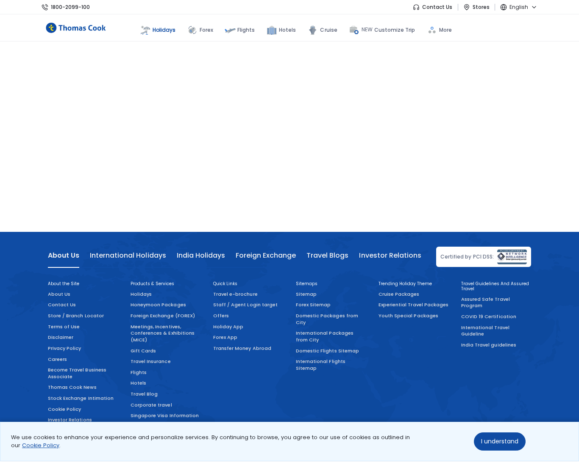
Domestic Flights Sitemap (327, 350)
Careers (57, 359)
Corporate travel (151, 405)
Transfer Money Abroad (242, 348)
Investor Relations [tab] (390, 255)
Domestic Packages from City (327, 319)
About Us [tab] (63, 255)
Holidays (141, 294)
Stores (481, 7)
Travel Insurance (151, 361)
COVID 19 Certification (488, 316)
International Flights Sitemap (320, 364)
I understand (499, 441)
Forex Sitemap (313, 304)
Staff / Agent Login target (245, 304)
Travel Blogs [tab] (327, 255)
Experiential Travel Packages (413, 304)
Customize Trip (388, 29)
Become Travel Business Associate (77, 373)
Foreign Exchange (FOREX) (163, 315)
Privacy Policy (64, 348)
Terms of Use (64, 326)
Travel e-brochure (235, 294)
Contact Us (437, 7)
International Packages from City (325, 336)
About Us (59, 294)
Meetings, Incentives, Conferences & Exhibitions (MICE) (163, 333)
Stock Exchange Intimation (81, 398)
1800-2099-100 (70, 7)
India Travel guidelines (488, 344)
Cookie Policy (40, 445)
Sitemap (306, 294)
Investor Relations (70, 419)
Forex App (225, 337)
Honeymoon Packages (158, 304)
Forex (206, 29)
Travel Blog (144, 393)
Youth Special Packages (408, 315)
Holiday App (228, 326)
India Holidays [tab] (201, 255)
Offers (221, 315)
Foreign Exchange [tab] (266, 255)
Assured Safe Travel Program (485, 302)
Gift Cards (143, 350)
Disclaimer (60, 337)
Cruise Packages (399, 294)
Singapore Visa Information (165, 415)
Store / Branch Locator (76, 315)
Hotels (287, 29)
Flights (246, 29)
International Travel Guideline (485, 331)
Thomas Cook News (72, 387)
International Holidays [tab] (128, 255)
